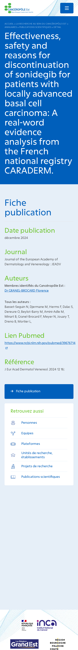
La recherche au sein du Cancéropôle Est (41, 23)
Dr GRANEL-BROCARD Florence (27, 290)
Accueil (9, 23)
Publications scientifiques (35, 26)
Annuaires (11, 26)
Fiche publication (27, 391)
